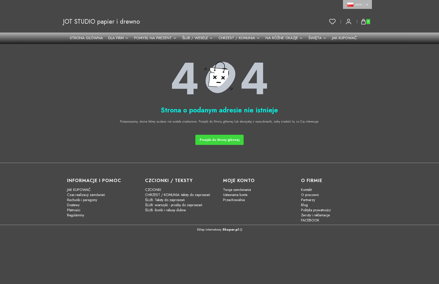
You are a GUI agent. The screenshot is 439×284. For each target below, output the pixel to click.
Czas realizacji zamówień (86, 194)
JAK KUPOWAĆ (79, 189)
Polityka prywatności (316, 210)
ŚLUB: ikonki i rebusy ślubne (165, 210)
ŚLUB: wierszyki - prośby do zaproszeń (173, 204)
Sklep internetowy (218, 229)
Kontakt (306, 189)
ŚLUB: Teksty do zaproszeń (165, 199)
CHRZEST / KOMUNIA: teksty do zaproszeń (177, 194)
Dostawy (73, 204)
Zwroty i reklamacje (315, 215)
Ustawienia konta (235, 194)
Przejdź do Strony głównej (219, 140)
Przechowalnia (234, 199)
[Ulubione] (332, 21)
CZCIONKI (153, 189)
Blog (304, 204)
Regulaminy (75, 215)
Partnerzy (308, 199)
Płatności (73, 210)
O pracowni (310, 194)
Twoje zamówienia (237, 189)
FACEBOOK (310, 220)
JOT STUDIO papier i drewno (101, 21)
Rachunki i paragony (82, 199)
